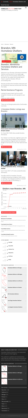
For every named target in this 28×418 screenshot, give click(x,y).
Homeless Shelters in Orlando (15, 287)
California (4, 392)
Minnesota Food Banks (6, 218)
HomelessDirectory (11, 9)
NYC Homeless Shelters (13, 294)
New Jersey (4, 408)
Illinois (3, 406)
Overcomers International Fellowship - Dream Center (13, 130)
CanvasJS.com (24, 208)
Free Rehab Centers (5, 228)
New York (4, 390)
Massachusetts (5, 401)
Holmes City (11, 249)
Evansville (10, 245)
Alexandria (10, 252)
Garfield (10, 242)
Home (2, 44)
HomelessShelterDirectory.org (14, 415)
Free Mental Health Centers (7, 234)
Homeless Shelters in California (15, 280)
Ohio (3, 399)
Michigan (4, 394)
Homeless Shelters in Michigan (15, 274)
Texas (3, 403)
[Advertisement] (14, 27)
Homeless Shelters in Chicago (15, 267)
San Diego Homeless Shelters (14, 300)
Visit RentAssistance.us (8, 100)
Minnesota (7, 44)
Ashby (9, 259)
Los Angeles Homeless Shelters (15, 307)
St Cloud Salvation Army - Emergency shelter (12, 167)
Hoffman (10, 256)
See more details (7, 147)
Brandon (11, 44)
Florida (3, 397)
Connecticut (4, 410)
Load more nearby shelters (9, 212)
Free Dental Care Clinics (6, 224)
